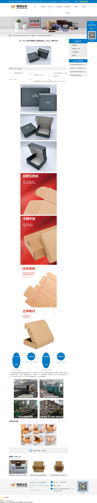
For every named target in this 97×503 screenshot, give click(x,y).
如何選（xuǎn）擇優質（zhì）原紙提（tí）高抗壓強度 (79, 68)
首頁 (35, 6)
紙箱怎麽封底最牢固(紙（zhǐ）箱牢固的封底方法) (79, 64)
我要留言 (91, 28)
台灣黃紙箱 (75, 52)
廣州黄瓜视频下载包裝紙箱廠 (19, 35)
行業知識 (76, 6)
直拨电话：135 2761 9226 (6, 500)
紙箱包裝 (43, 6)
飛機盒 (74, 55)
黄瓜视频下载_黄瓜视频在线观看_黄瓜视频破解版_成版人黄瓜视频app (16, 502)
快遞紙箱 (74, 45)
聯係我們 (84, 6)
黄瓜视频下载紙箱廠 (67, 8)
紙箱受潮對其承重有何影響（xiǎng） (79, 71)
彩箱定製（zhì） (76, 48)
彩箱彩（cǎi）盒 (51, 8)
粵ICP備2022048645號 (37, 490)
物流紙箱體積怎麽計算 (76, 75)
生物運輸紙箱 (59, 6)
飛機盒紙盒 (33, 35)
